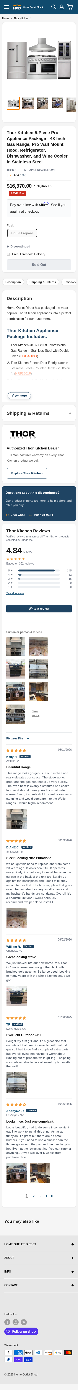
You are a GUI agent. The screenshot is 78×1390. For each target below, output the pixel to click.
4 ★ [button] (10, 574)
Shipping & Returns (42, 282)
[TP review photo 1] (16, 1082)
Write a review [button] (39, 608)
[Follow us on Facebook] (7, 1322)
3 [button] (40, 1196)
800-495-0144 (43, 514)
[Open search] (53, 7)
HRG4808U (28, 356)
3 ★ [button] (10, 578)
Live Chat (18, 514)
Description (13, 282)
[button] (46, 1196)
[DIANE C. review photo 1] (16, 918)
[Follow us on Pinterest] (24, 1322)
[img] (16, 750)
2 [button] (33, 1196)
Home (5, 18)
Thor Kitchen (21, 18)
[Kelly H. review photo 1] (16, 819)
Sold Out (39, 265)
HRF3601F (23, 373)
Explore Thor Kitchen (27, 473)
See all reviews (15, 593)
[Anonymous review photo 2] (40, 1173)
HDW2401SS (21, 391)
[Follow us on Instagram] (16, 1322)
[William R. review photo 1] (16, 996)
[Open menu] (6, 7)
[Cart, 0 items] (70, 7)
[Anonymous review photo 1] (16, 1173)
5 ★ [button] (10, 570)
